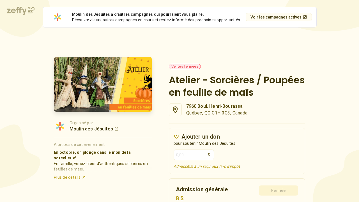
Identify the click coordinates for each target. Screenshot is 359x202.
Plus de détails (67, 177)
